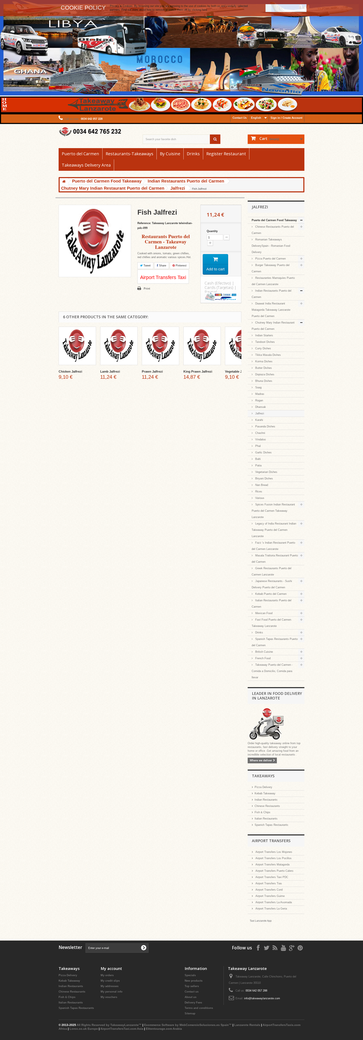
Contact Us (240, 117)
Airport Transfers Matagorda (272, 864)
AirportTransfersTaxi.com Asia (122, 1028)
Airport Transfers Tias (268, 883)
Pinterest (181, 265)
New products (194, 980)
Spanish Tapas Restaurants (271, 824)
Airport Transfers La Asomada (273, 902)
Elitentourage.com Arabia (164, 1028)
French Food (262, 658)
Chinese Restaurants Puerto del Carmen (273, 230)
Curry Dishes (262, 348)
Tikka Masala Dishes (267, 354)
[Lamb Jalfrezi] (119, 346)
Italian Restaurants (266, 818)
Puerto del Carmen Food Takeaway (274, 220)
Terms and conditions (199, 1008)
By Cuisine (170, 153)
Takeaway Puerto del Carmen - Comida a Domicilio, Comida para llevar (272, 671)
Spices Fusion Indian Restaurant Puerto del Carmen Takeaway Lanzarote (273, 511)
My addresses (109, 986)
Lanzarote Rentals (247, 1025)
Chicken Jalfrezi (70, 371)
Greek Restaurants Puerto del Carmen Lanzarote (271, 571)
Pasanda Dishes (264, 426)
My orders (107, 975)
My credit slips (110, 980)
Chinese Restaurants (267, 806)
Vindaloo (260, 439)
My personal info (111, 991)
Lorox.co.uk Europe (84, 1028)
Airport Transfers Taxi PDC (271, 877)
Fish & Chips (262, 812)
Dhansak (260, 406)
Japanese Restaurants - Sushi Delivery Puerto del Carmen (272, 584)
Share (162, 265)
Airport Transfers (271, 840)
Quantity (212, 231)
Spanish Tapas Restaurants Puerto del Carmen (275, 642)
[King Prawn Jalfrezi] (202, 346)
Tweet (147, 265)
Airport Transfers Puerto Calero (274, 870)
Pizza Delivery (263, 787)
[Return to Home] (64, 181)
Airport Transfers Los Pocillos (273, 858)
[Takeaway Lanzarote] (97, 132)
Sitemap (190, 1013)
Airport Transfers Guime (270, 896)
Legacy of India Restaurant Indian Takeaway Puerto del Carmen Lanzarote (274, 530)
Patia (258, 465)
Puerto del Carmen (80, 153)
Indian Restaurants (266, 799)
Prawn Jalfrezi (152, 371)
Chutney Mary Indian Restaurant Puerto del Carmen (273, 325)
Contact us (192, 991)
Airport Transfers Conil (269, 889)
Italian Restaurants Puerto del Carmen (271, 603)
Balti (257, 459)
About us (190, 997)
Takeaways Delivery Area (86, 165)
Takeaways (263, 775)
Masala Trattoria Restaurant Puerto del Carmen (275, 558)
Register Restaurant (226, 153)
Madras (259, 393)
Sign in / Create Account (286, 117)
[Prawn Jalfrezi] (160, 346)
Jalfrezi (259, 413)
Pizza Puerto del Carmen (270, 258)
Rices (258, 491)
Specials (190, 975)
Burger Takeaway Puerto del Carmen (270, 268)
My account (111, 968)
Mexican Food (263, 613)
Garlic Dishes (263, 452)
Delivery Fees (193, 1002)
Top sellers (192, 986)
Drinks (193, 153)
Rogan (258, 400)
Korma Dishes (263, 361)
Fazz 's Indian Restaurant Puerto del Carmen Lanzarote (273, 546)
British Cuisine (263, 651)
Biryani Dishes (263, 478)
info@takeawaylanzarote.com (262, 998)
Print (147, 288)
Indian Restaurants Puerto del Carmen (271, 294)
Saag (258, 387)
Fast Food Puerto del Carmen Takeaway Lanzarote (271, 623)
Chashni (259, 433)
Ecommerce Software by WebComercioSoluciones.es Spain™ (188, 1025)
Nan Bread (261, 485)
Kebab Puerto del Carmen (270, 593)
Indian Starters (263, 335)
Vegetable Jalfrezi (238, 371)
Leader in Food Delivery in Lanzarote (277, 696)
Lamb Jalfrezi (110, 371)
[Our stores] (276, 724)
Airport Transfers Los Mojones (273, 851)
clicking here (199, 9)
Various (259, 498)
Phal (257, 446)
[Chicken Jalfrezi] (77, 346)
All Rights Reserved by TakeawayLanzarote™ (109, 1025)
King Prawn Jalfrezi (197, 371)
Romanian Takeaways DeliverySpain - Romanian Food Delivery (271, 246)
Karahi (258, 419)
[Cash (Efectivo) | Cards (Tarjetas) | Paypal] (221, 296)
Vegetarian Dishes (265, 472)
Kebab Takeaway (265, 793)
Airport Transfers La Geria (271, 908)
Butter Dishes (263, 367)
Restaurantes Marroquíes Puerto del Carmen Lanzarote (273, 281)
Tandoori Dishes (264, 341)
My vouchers (109, 997)
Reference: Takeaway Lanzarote (157, 223)
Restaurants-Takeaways (129, 153)
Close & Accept (286, 7)
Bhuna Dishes (263, 380)
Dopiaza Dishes (264, 374)
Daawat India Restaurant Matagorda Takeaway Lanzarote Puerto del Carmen (271, 310)
